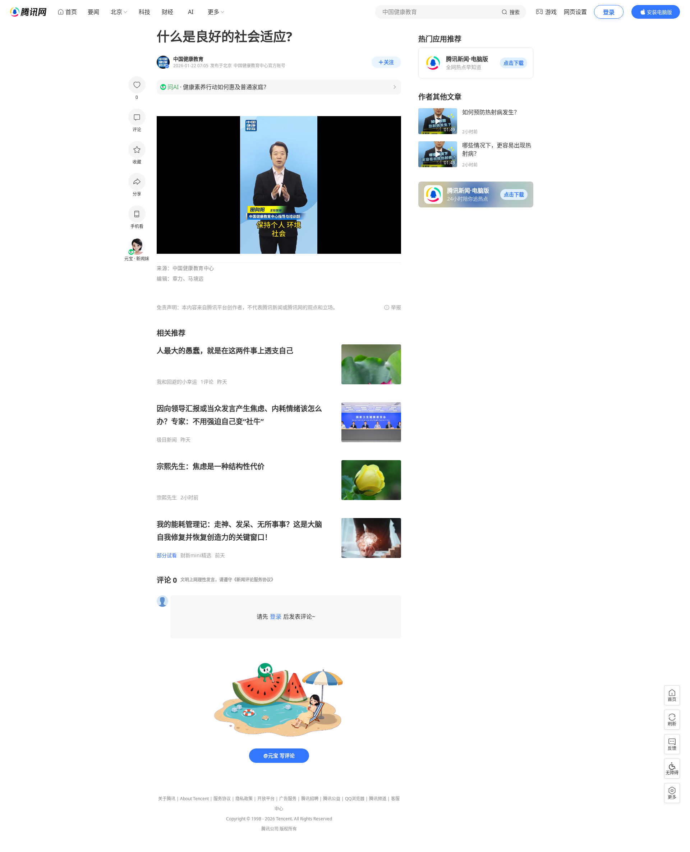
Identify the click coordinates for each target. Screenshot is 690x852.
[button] (513, 63)
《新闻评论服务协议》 (253, 580)
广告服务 (287, 799)
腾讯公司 (270, 829)
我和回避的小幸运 (177, 381)
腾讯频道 (377, 799)
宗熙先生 (167, 497)
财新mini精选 (195, 555)
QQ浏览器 (354, 799)
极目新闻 (167, 439)
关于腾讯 (166, 799)
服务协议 (222, 799)
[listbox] (279, 443)
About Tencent (194, 799)
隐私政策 (244, 799)
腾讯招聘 (309, 799)
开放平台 (266, 799)
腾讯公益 (331, 799)
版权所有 (288, 829)
